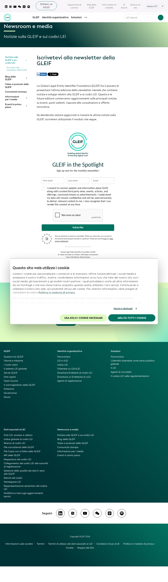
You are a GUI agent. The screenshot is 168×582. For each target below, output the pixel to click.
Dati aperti (10, 376)
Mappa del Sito (85, 547)
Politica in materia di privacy (57, 292)
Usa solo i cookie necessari (83, 317)
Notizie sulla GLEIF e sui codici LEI (11, 60)
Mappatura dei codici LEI (17, 459)
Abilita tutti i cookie (131, 317)
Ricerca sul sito (135, 6)
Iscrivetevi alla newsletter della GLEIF (16, 68)
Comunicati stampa (16, 91)
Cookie (69, 547)
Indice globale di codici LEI (18, 439)
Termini (40, 543)
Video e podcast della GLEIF (17, 86)
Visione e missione (13, 360)
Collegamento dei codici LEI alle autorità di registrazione (26, 465)
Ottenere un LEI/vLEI (68, 368)
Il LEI (113, 367)
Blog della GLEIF (91, 6)
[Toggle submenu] (26, 60)
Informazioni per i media (12, 98)
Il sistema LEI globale (15, 368)
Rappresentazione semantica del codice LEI (25, 487)
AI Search (124, 6)
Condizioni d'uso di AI (107, 543)
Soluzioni (76, 17)
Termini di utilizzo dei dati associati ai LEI (70, 543)
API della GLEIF (12, 455)
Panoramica (63, 356)
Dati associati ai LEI (14, 429)
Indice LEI (62, 364)
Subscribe (78, 227)
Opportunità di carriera (74, 6)
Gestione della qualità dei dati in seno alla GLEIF (24, 472)
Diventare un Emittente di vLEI (74, 376)
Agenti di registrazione (69, 380)
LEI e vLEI (62, 360)
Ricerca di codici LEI (14, 443)
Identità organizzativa (55, 17)
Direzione (9, 388)
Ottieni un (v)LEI (46, 6)
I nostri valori (11, 364)
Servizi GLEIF (11, 372)
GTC (105, 239)
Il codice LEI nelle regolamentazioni (130, 376)
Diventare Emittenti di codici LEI (74, 372)
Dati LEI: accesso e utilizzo (18, 435)
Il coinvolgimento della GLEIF (19, 385)
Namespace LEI (12, 481)
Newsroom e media (67, 429)
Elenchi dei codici (13, 478)
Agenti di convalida (121, 372)
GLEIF (35, 17)
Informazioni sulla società (19, 543)
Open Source (11, 380)
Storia (7, 397)
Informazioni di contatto (109, 6)
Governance (10, 393)
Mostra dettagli (123, 308)
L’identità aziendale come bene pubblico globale (133, 362)
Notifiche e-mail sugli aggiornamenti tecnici (23, 495)
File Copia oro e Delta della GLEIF (22, 451)
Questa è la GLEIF (13, 356)
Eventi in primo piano (13, 106)
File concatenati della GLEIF (19, 447)
